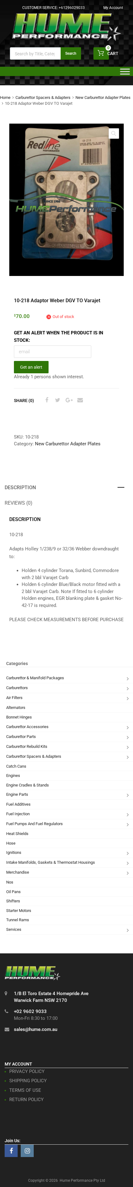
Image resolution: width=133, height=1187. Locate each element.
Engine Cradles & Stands (27, 785)
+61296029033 (72, 8)
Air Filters (14, 697)
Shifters (13, 901)
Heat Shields (17, 833)
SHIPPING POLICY (28, 1080)
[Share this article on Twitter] (57, 400)
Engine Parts (17, 794)
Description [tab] (20, 487)
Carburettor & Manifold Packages (35, 678)
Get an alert (31, 367)
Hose (10, 843)
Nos (9, 882)
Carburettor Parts (21, 736)
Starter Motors (18, 910)
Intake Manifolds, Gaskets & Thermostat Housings (50, 862)
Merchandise (17, 872)
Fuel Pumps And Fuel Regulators (34, 823)
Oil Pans (13, 891)
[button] (114, 133)
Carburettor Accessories (27, 726)
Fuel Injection (18, 814)
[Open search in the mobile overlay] (45, 53)
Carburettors (17, 687)
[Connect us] (11, 1151)
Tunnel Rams (17, 920)
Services (13, 929)
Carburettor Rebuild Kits (26, 746)
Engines (13, 775)
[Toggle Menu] (125, 73)
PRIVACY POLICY (27, 1071)
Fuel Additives (18, 804)
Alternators (15, 707)
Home (5, 97)
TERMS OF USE (25, 1090)
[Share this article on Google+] (68, 400)
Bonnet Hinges (19, 717)
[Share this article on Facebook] (46, 400)
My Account (113, 8)
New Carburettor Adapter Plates (103, 97)
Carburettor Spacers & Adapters (43, 97)
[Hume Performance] (66, 39)
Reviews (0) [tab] (18, 503)
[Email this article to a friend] (79, 400)
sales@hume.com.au (35, 1029)
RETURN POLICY (26, 1099)
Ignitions (13, 852)
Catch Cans (16, 766)
